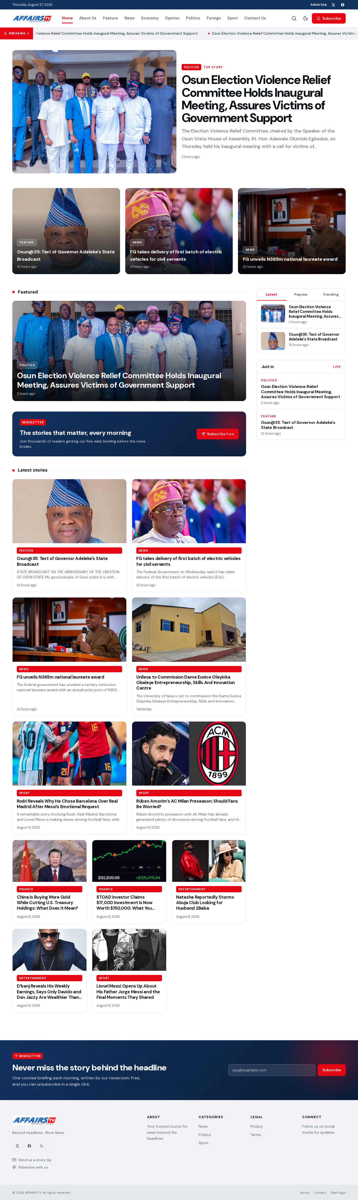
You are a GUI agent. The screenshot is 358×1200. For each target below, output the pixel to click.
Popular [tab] (301, 294)
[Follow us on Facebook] (342, 5)
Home (67, 18)
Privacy (257, 1126)
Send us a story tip (34, 1160)
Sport (232, 18)
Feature (110, 18)
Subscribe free (220, 433)
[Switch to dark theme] (305, 18)
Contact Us (255, 18)
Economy (150, 18)
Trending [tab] (331, 294)
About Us (87, 18)
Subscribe (331, 18)
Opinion (172, 18)
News (129, 18)
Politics (193, 18)
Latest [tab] (271, 294)
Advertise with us (33, 1167)
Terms (256, 1134)
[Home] (31, 18)
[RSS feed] (41, 1146)
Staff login (338, 1193)
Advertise (319, 5)
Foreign (214, 18)
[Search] (294, 18)
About (305, 1193)
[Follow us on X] (333, 5)
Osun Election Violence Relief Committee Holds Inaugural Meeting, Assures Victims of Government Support (256, 99)
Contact (320, 1193)
